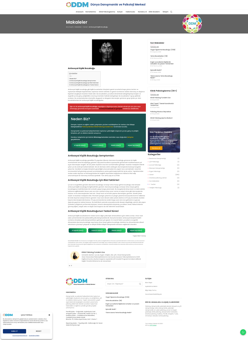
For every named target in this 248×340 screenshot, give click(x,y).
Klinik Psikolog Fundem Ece (160, 98)
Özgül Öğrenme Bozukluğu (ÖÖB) (162, 50)
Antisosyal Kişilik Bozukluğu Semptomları (83, 80)
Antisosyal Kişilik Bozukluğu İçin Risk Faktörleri (84, 83)
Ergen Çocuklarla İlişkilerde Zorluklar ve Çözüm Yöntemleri (162, 63)
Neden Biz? (73, 78)
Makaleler (78, 27)
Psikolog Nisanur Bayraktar (160, 112)
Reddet (38, 331)
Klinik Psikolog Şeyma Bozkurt (161, 118)
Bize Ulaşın (148, 283)
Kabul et (14, 331)
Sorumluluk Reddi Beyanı (19, 335)
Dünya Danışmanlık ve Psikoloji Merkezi (118, 4)
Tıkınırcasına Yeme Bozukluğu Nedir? (161, 77)
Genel (85, 27)
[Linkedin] (69, 265)
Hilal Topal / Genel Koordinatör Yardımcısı (162, 104)
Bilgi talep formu (150, 290)
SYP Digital (153, 325)
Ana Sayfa (69, 27)
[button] (49, 315)
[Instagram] (71, 265)
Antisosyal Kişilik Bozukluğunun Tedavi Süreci (84, 85)
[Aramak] (171, 12)
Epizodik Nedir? (156, 70)
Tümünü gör (154, 47)
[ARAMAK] (140, 284)
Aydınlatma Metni (34, 335)
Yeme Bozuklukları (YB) (159, 56)
